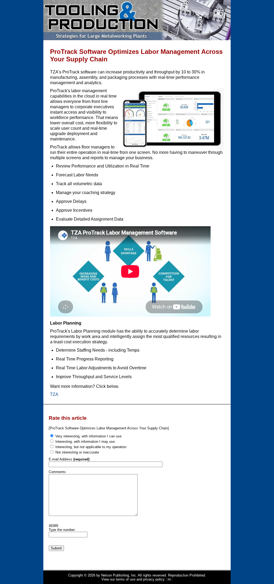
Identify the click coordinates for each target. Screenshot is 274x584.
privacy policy (154, 579)
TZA (54, 394)
